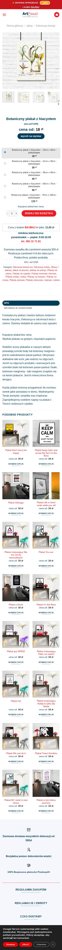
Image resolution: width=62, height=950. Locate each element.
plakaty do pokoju (38, 270)
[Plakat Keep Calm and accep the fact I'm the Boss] (46, 433)
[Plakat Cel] (15, 684)
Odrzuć (25, 944)
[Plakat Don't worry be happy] (15, 433)
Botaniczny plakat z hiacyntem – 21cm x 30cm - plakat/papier (34, 162)
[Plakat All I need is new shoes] (15, 783)
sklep (30, 25)
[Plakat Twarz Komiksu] (46, 736)
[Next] (54, 60)
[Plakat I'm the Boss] (46, 587)
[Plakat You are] (46, 535)
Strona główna (15, 25)
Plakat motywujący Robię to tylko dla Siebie (46, 704)
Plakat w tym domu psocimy (46, 801)
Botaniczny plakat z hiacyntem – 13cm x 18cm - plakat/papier (34, 151)
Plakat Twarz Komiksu (46, 753)
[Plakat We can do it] (15, 736)
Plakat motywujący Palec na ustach (46, 652)
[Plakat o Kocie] (15, 587)
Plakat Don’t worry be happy (16, 451)
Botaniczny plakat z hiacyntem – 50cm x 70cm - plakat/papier (34, 185)
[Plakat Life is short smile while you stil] (46, 485)
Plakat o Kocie (16, 604)
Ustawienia (41, 944)
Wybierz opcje (15, 464)
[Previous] (7, 60)
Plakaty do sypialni (21, 273)
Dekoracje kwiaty (45, 25)
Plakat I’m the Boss (46, 604)
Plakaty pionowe (17, 280)
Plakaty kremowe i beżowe (43, 273)
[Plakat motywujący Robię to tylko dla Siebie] (46, 684)
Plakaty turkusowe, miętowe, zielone (43, 280)
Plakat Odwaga (16, 502)
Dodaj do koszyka (39, 213)
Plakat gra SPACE (16, 651)
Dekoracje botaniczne (23, 267)
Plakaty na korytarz (36, 277)
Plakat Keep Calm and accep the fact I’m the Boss (46, 453)
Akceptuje (10, 944)
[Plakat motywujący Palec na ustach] (46, 634)
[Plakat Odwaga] (15, 485)
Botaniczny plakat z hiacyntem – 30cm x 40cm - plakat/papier (34, 173)
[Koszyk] (56, 14)
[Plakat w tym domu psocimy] (46, 783)
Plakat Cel (16, 701)
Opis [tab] (6, 303)
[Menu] (4, 15)
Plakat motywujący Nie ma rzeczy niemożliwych (16, 555)
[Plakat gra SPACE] (15, 634)
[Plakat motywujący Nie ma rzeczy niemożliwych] (15, 535)
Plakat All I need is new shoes (16, 801)
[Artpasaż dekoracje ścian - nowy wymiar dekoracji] (30, 14)
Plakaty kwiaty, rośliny (16, 277)
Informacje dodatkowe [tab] (18, 308)
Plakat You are (46, 552)
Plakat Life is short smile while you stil (46, 504)
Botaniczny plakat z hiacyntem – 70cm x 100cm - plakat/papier (34, 196)
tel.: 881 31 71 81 (31, 241)
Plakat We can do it (16, 753)
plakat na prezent (21, 270)
